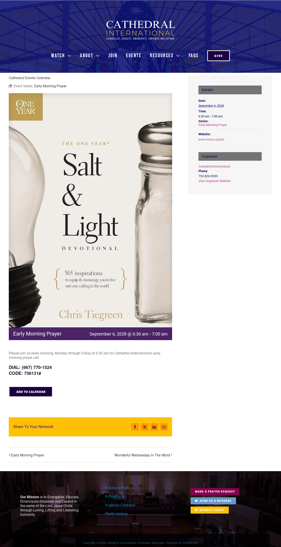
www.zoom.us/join (211, 139)
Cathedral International (214, 166)
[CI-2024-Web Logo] (140, 21)
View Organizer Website (214, 181)
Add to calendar (30, 392)
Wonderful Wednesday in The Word (142, 455)
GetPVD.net (190, 543)
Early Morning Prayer (27, 455)
